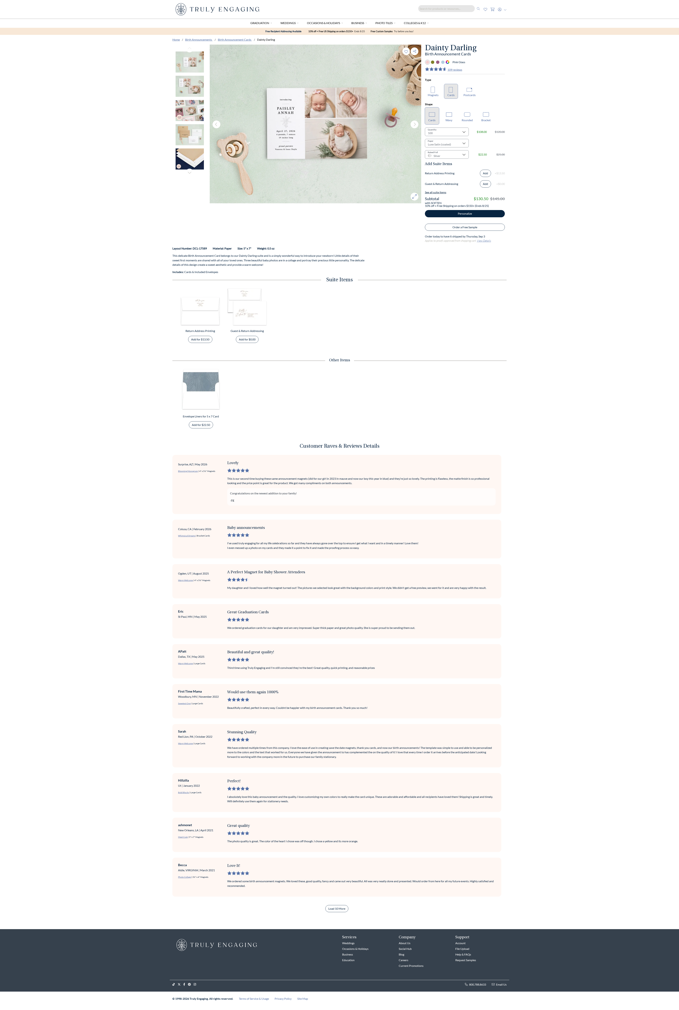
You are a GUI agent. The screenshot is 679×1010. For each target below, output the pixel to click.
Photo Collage (184, 877)
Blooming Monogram (188, 471)
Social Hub (405, 948)
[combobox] (450, 8)
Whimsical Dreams (186, 535)
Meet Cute (183, 837)
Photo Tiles (384, 23)
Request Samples (465, 960)
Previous (189, 48)
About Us (404, 943)
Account (460, 943)
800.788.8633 (477, 984)
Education (348, 960)
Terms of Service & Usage (254, 998)
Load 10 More (336, 908)
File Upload (462, 948)
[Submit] (478, 8)
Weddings (288, 23)
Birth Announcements (199, 39)
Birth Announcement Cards (235, 39)
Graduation (259, 23)
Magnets (433, 95)
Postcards (469, 95)
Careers (403, 960)
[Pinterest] (191, 984)
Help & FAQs (463, 954)
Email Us (501, 984)
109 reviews (455, 69)
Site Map (302, 998)
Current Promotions (411, 965)
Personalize (465, 213)
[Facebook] (185, 984)
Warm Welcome (185, 580)
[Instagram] (196, 984)
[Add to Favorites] (406, 51)
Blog (401, 954)
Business (357, 23)
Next (189, 172)
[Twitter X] (180, 984)
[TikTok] (175, 984)
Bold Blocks (183, 792)
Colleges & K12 (415, 23)
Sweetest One (184, 703)
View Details (484, 240)
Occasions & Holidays (323, 23)
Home (176, 39)
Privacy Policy (283, 998)
